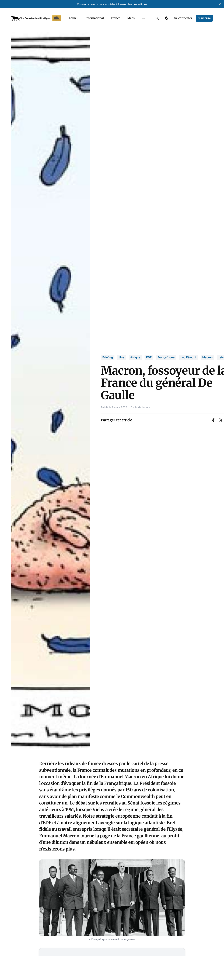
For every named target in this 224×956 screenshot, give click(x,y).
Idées (131, 18)
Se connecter (183, 18)
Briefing (107, 357)
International (94, 18)
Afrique (135, 357)
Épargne (140, 26)
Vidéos (139, 33)
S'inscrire (204, 18)
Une (121, 357)
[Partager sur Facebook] (213, 420)
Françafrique (166, 357)
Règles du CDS (143, 39)
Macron (207, 357)
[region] (143, 18)
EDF (149, 357)
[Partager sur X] (220, 420)
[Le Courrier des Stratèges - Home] (36, 18)
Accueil (73, 18)
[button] (157, 18)
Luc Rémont (188, 357)
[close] (220, 4)
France (115, 18)
